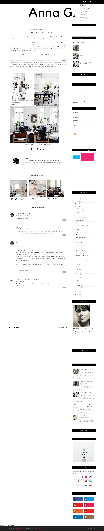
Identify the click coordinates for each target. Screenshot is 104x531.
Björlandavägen (80, 234)
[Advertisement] (84, 176)
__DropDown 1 (84, 10)
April (78, 280)
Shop (81, 346)
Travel (75, 346)
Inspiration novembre (81, 217)
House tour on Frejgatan (86, 46)
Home (81, 4)
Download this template (86, 20)
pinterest (75, 120)
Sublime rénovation (81, 250)
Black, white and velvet (79, 42)
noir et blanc (59, 27)
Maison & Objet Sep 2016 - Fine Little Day (86, 62)
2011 (76, 291)
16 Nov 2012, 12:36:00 (22, 215)
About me (82, 5)
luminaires (43, 27)
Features (81, 341)
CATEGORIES (83, 7)
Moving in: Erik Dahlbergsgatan (16, 199)
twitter (75, 115)
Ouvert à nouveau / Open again (84, 260)
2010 (76, 294)
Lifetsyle (89, 341)
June (78, 275)
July (78, 272)
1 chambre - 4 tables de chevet (83, 240)
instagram (75, 117)
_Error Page (83, 15)
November (79, 210)
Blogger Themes (38, 528)
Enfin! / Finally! (80, 253)
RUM (58, 46)
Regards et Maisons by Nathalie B (28, 279)
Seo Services (83, 17)
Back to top (91, 528)
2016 (76, 196)
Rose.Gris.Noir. (34, 198)
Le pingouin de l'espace (82, 225)
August (78, 269)
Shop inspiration (53, 198)
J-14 (77, 247)
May (78, 277)
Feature (15, 1)
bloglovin (75, 122)
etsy (74, 125)
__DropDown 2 (84, 11)
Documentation (84, 18)
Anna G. (26, 158)
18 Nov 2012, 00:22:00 (22, 244)
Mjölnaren (82, 415)
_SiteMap (82, 14)
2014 (76, 201)
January (79, 287)
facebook (75, 112)
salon (44, 29)
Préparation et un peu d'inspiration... (81, 228)
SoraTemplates (19, 528)
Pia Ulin (32, 29)
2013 (76, 204)
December (79, 208)
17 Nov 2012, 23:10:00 (22, 228)
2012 (76, 206)
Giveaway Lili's (80, 220)
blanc (15, 27)
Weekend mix (79, 242)
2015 (76, 198)
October (79, 264)
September (79, 267)
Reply (64, 220)
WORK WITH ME (84, 8)
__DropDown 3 (84, 13)
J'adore (77, 232)
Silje (17, 242)
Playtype (39, 29)
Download (88, 346)
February (79, 285)
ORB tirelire (79, 245)
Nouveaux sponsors (81, 237)
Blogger (87, 93)
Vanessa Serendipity (23, 214)
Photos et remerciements (82, 215)
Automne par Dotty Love (82, 255)
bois (19, 27)
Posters (78, 212)
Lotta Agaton (35, 27)
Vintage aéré (79, 258)
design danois (25, 27)
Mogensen (51, 27)
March (78, 282)
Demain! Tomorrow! (81, 223)
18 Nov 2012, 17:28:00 (22, 281)
